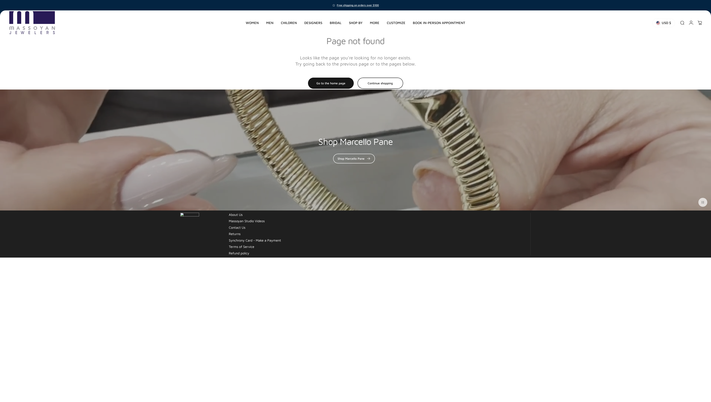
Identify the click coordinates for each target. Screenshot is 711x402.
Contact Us (237, 227)
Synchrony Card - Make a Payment (255, 240)
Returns (235, 234)
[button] (702, 202)
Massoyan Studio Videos (247, 221)
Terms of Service (241, 247)
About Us (236, 215)
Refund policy (239, 253)
